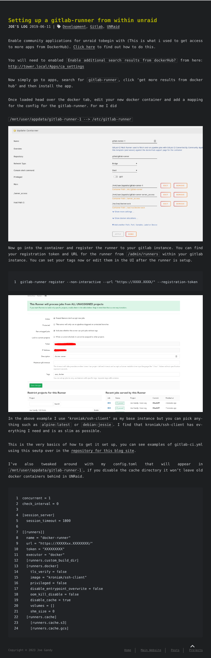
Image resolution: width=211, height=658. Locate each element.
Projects (196, 650)
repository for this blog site (102, 451)
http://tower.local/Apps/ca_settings (46, 67)
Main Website (151, 650)
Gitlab (96, 27)
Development (74, 27)
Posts (175, 650)
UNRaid (113, 27)
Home (127, 650)
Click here (84, 47)
